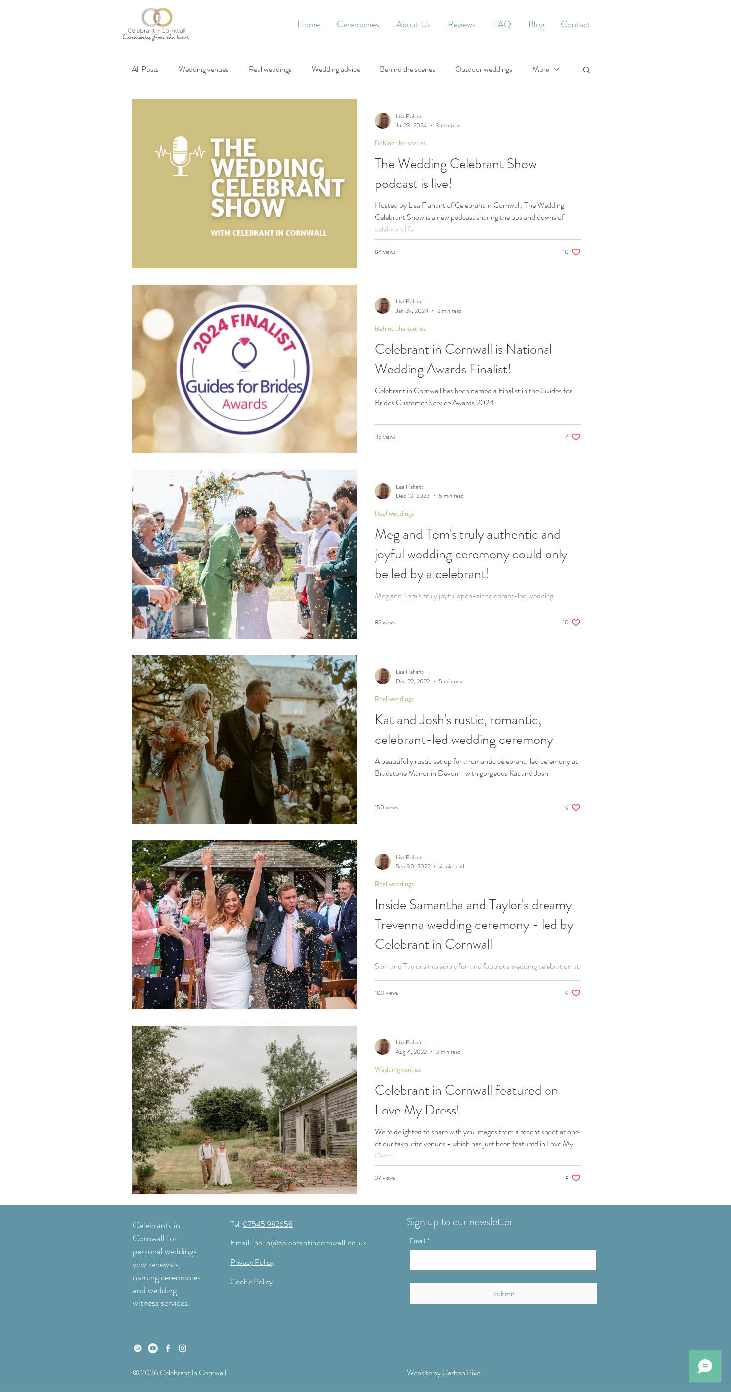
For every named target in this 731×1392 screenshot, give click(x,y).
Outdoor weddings (483, 69)
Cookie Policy (251, 1281)
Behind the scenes (407, 69)
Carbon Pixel (462, 1372)
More (540, 69)
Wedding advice (336, 69)
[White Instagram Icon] (182, 1348)
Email (420, 1241)
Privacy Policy (252, 1262)
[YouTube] (153, 1348)
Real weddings (270, 69)
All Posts (145, 69)
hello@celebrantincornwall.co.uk (310, 1242)
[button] (358, 24)
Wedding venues (204, 69)
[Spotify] (138, 1348)
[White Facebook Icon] (168, 1348)
